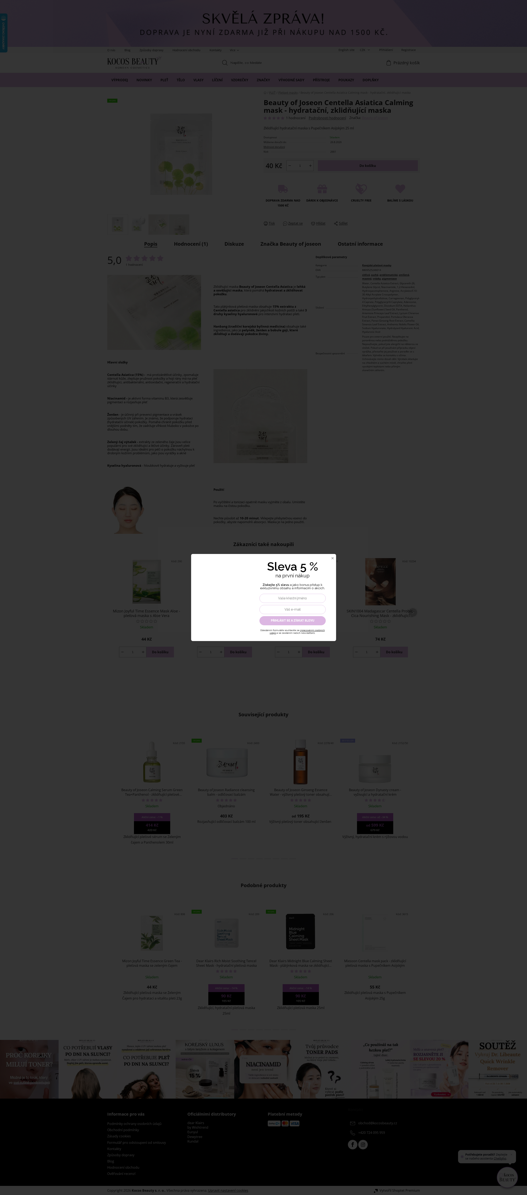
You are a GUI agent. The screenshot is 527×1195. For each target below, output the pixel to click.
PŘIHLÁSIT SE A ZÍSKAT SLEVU (292, 620)
